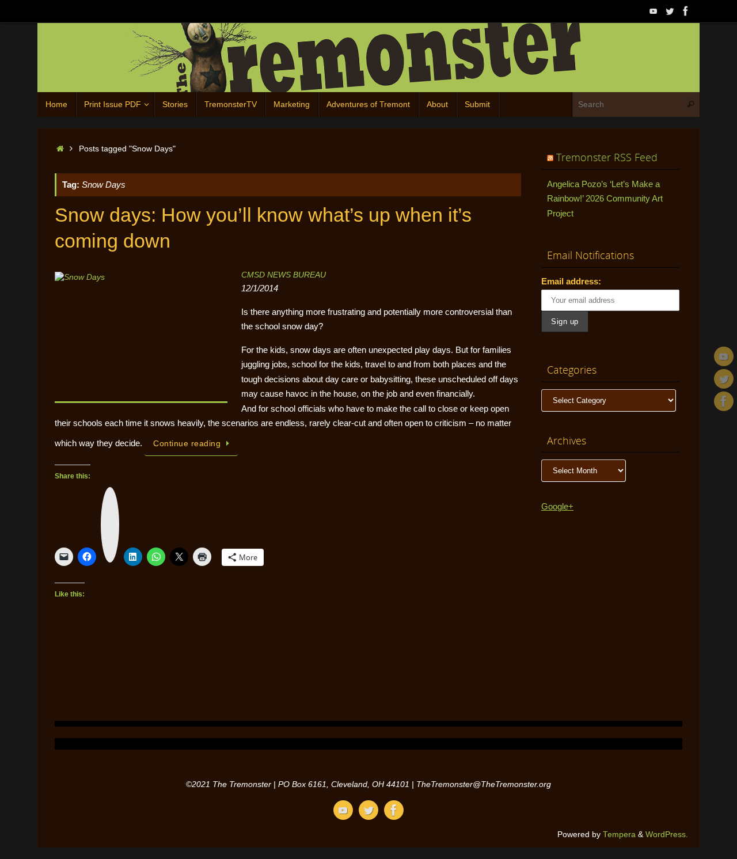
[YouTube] (653, 11)
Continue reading (187, 443)
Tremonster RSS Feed (607, 157)
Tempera (619, 834)
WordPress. (666, 834)
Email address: (571, 281)
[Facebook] (686, 11)
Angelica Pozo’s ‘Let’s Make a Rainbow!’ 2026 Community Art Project (605, 198)
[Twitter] (670, 11)
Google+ (557, 506)
